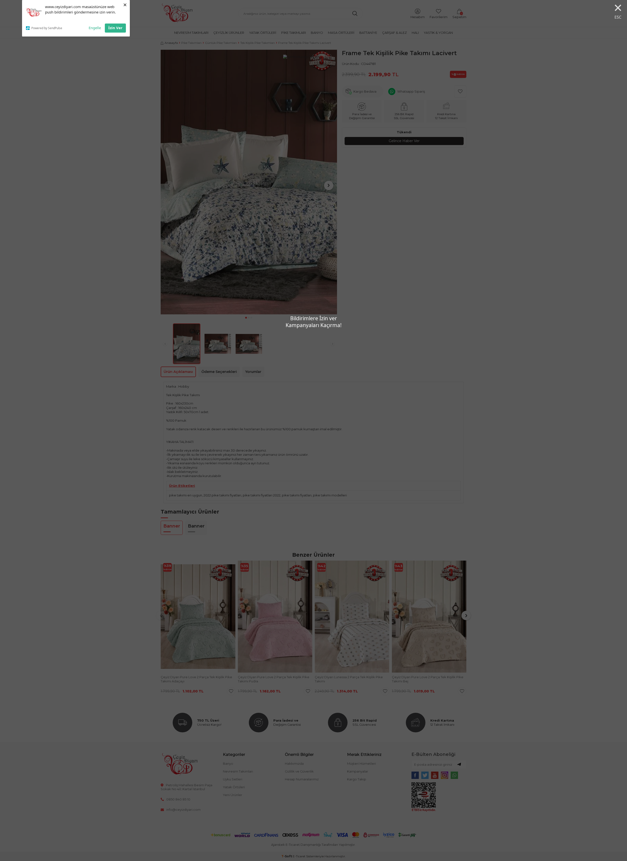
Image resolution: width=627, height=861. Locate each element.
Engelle (95, 27)
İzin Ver (115, 27)
